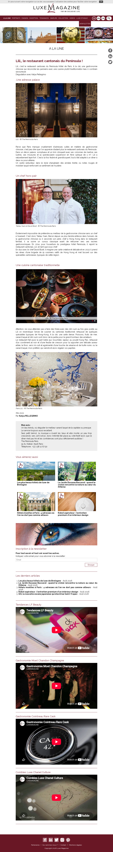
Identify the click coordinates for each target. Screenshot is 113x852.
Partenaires (35, 845)
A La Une (7, 18)
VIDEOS (72, 18)
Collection (63, 18)
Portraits (16, 18)
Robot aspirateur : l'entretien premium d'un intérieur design (73, 514)
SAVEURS (53, 18)
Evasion (25, 18)
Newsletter (85, 24)
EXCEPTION (33, 18)
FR (94, 18)
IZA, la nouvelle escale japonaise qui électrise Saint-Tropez (47, 594)
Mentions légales (75, 845)
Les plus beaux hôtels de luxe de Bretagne (39, 581)
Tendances (44, 18)
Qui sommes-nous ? (50, 845)
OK (101, 2)
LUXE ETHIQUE (82, 18)
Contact (63, 845)
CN (103, 18)
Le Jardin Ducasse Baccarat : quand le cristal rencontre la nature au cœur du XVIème (77, 484)
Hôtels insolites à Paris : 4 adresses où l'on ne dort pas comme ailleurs (35, 514)
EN (98, 18)
